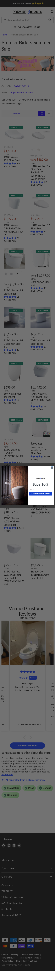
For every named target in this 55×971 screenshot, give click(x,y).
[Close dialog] (52, 467)
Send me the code (40, 493)
